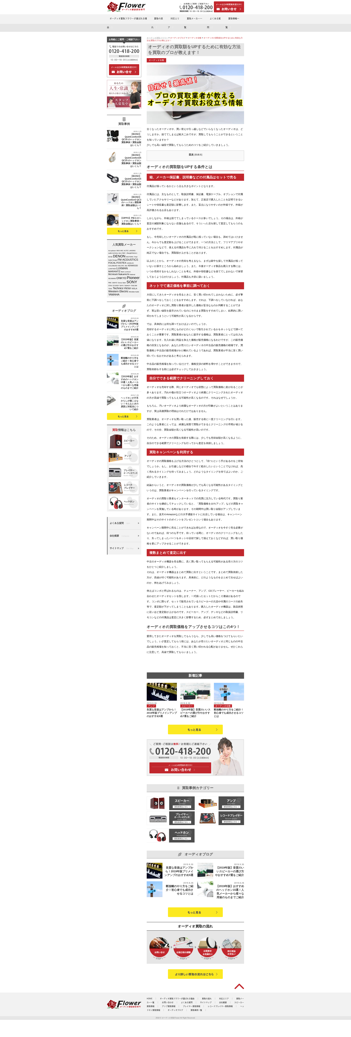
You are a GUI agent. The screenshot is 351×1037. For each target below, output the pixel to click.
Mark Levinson (126, 272)
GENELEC (130, 263)
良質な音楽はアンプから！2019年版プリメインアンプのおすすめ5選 (162, 713)
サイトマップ (206, 1002)
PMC (110, 283)
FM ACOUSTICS (128, 259)
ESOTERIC (130, 257)
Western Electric (118, 291)
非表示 (198, 154)
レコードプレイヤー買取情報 (220, 1006)
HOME (149, 999)
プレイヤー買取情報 (191, 1006)
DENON (119, 256)
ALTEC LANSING (130, 250)
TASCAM (134, 285)
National (132, 274)
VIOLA (134, 289)
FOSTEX (121, 262)
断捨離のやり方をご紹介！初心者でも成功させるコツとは (229, 713)
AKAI (118, 250)
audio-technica (113, 253)
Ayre (120, 253)
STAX (110, 285)
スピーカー (187, 706)
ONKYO (121, 278)
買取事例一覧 (196, 1010)
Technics (118, 288)
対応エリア (224, 999)
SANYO (114, 283)
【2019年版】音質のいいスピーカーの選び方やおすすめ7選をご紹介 (195, 713)
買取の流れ (207, 999)
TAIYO (121, 285)
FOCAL (112, 263)
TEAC (110, 288)
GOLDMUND (112, 266)
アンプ (151, 706)
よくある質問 (187, 1002)
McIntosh (113, 274)
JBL (126, 266)
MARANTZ (114, 271)
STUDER (116, 285)
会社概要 (223, 1002)
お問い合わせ (167, 1002)
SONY (132, 282)
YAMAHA (113, 294)
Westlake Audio (134, 292)
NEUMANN (112, 278)
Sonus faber (122, 283)
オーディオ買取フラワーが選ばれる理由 (177, 999)
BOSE (110, 257)
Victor (127, 288)
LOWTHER (112, 269)
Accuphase (112, 250)
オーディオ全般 (156, 60)
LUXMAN (122, 268)
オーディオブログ (175, 1010)
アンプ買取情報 (168, 1006)
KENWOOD (133, 266)
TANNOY (127, 285)
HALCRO (121, 266)
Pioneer (133, 278)
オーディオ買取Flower (171, 1018)
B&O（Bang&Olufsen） (130, 253)
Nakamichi (123, 274)
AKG (121, 250)
